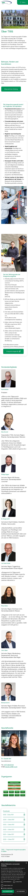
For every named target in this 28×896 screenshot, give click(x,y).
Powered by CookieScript (7, 894)
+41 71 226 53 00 (9, 765)
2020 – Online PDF (8, 839)
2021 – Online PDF (8, 834)
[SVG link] (6, 2)
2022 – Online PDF (8, 829)
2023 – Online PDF (8, 824)
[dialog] (14, 878)
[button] (22, 2)
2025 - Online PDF (8, 814)
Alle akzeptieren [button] (7, 891)
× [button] (26, 863)
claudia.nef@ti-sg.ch (11, 767)
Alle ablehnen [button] (21, 891)
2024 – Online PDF (8, 819)
